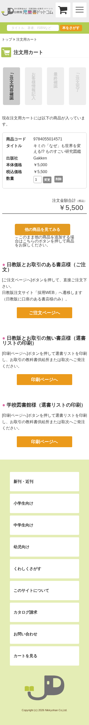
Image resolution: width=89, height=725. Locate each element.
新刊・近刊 (23, 481)
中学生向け (23, 525)
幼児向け (21, 547)
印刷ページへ (44, 379)
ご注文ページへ (44, 312)
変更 (47, 179)
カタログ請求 (25, 612)
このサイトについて (31, 590)
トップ (7, 39)
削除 (59, 179)
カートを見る (25, 656)
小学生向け (23, 503)
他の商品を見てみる (42, 229)
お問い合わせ (25, 634)
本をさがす (71, 28)
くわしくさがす (27, 569)
